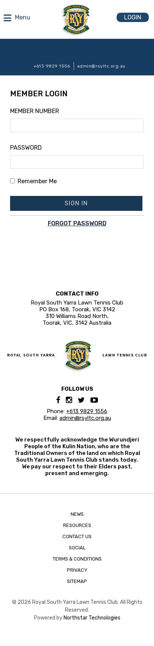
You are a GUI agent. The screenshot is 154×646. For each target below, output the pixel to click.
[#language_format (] (76, 19)
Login (132, 17)
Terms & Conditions (77, 559)
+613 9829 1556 (52, 66)
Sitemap (77, 581)
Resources (77, 525)
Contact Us (77, 536)
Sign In (76, 203)
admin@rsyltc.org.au (101, 66)
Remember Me (37, 181)
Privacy (77, 570)
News (77, 514)
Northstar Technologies (92, 618)
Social (77, 547)
